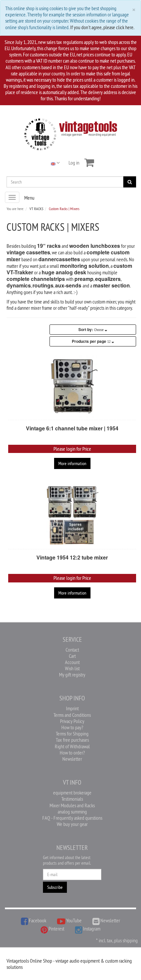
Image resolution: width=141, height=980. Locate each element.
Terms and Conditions (72, 715)
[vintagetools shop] (70, 133)
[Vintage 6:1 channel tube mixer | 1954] (72, 386)
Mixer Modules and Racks (72, 805)
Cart (72, 656)
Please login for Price (72, 448)
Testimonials (72, 798)
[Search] (129, 181)
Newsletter (72, 758)
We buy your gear (72, 824)
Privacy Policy (72, 721)
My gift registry (72, 674)
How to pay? (72, 727)
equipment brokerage (72, 792)
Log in (74, 162)
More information (72, 463)
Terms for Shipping (72, 733)
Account (72, 662)
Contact (72, 649)
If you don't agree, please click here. (102, 27)
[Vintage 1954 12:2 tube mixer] (72, 515)
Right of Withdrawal (72, 746)
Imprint (72, 708)
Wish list (72, 668)
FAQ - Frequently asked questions (72, 817)
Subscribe (55, 887)
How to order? (72, 752)
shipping (130, 940)
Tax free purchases (72, 739)
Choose (91, 329)
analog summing (72, 811)
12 (91, 341)
